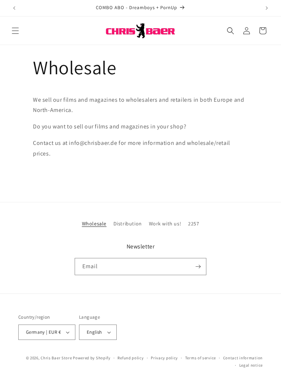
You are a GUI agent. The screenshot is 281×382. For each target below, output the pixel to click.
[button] (15, 31)
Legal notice (251, 365)
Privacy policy (164, 357)
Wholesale (94, 223)
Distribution (127, 223)
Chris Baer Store (56, 357)
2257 (193, 223)
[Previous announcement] (14, 8)
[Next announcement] (267, 8)
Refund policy (130, 357)
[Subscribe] (198, 266)
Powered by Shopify (91, 357)
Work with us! (165, 223)
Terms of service (200, 357)
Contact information (243, 357)
